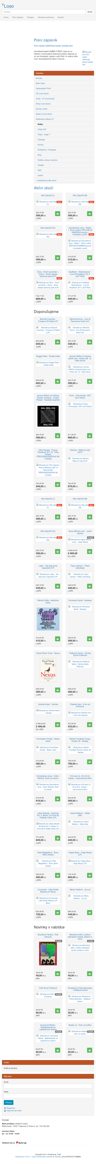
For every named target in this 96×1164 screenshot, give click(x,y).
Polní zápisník (45, 40)
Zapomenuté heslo (14, 1110)
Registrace (10, 1108)
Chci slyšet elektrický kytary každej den (53, 45)
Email (6, 1082)
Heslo (6, 1091)
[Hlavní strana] (48, 5)
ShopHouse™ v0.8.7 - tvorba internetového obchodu (34, 1156)
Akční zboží (43, 187)
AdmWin (58, 1156)
